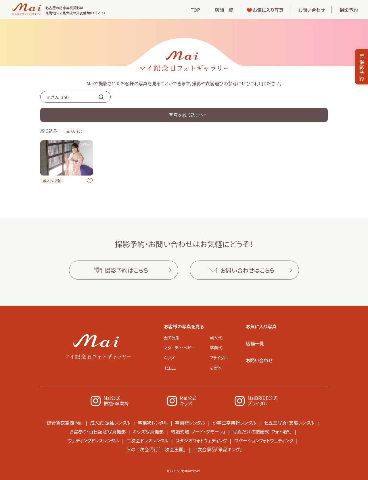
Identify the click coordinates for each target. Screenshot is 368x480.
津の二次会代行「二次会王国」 (156, 449)
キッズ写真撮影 (148, 431)
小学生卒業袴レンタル (234, 422)
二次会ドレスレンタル (147, 440)
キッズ (169, 358)
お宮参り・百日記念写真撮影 (97, 431)
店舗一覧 (224, 9)
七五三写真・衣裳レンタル (289, 422)
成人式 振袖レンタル (110, 422)
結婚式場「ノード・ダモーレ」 (198, 431)
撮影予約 (349, 9)
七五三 (170, 368)
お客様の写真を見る (184, 326)
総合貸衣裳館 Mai (65, 422)
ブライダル (219, 358)
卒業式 (216, 347)
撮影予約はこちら (126, 270)
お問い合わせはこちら (247, 270)
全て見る (171, 337)
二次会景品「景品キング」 (217, 449)
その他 (215, 368)
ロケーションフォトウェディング (263, 440)
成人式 (216, 337)
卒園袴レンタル (190, 422)
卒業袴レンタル (153, 422)
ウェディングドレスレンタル (93, 440)
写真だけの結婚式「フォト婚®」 (262, 431)
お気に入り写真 (268, 9)
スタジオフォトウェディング (201, 440)
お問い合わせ (311, 9)
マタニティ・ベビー (179, 347)
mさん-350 (74, 131)
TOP (195, 9)
